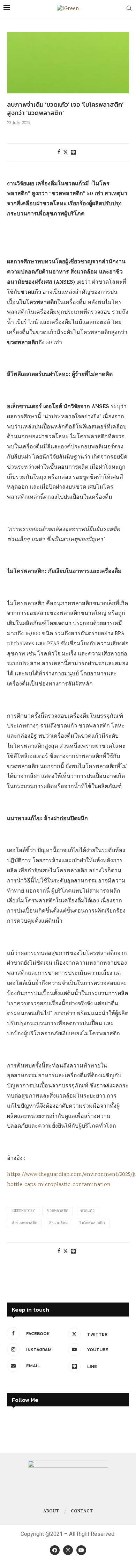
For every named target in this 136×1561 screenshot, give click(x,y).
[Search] (129, 9)
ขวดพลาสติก (57, 1211)
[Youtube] (81, 1550)
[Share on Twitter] (65, 152)
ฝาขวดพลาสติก (24, 1223)
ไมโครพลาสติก (92, 1223)
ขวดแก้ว (87, 1211)
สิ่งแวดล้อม (58, 1223)
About (51, 1511)
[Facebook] (55, 1550)
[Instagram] (68, 1550)
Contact (82, 1511)
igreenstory (23, 1211)
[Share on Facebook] (59, 152)
